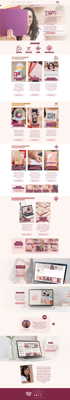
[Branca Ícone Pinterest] (38, 395)
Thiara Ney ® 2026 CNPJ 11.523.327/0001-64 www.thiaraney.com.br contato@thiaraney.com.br (39, 391)
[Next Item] (53, 324)
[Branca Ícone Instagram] (40, 395)
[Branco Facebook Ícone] (34, 395)
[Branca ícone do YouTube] (36, 395)
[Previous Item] (16, 324)
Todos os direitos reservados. (39, 397)
